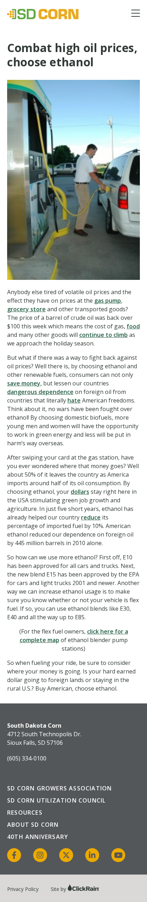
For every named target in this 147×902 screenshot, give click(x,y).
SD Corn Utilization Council (56, 800)
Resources (24, 812)
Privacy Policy (23, 889)
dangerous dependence (40, 392)
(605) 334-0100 (26, 758)
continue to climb (103, 335)
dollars (80, 492)
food (133, 326)
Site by (59, 889)
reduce (91, 517)
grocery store (26, 309)
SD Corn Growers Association (59, 788)
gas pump (107, 300)
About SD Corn (33, 825)
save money (23, 383)
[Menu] (135, 14)
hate (74, 400)
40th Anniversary (37, 837)
